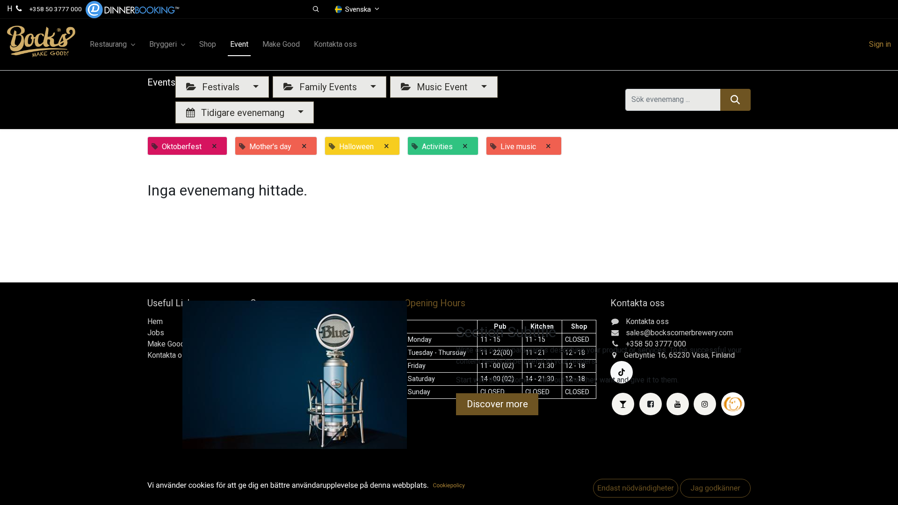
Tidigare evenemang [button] (243, 112)
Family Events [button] (328, 87)
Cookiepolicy (449, 485)
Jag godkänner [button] (715, 487)
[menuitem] (207, 44)
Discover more (497, 404)
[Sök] (735, 99)
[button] (316, 9)
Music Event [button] (442, 87)
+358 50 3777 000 (55, 9)
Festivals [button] (221, 87)
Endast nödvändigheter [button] (635, 487)
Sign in (880, 44)
